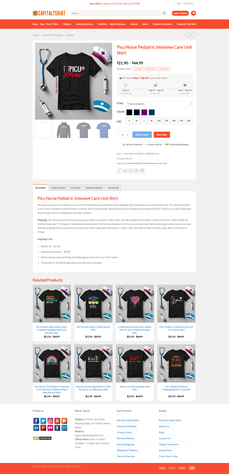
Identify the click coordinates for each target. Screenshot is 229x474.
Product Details (58, 187)
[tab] (40, 187)
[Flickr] (50, 428)
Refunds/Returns (126, 438)
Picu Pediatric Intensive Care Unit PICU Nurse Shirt (176, 328)
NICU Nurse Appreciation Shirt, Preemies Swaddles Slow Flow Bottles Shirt (51, 330)
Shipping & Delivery (127, 450)
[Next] (107, 81)
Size (119, 122)
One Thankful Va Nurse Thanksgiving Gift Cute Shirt (176, 388)
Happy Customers (168, 444)
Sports (145, 24)
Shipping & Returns (94, 187)
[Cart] (193, 13)
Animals (134, 24)
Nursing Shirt (135, 163)
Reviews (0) (113, 187)
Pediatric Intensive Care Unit (154, 163)
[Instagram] (50, 421)
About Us (164, 426)
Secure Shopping (125, 444)
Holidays (67, 24)
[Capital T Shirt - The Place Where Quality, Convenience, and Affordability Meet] (49, 13)
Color (120, 112)
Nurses (70, 34)
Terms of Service (126, 456)
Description (40, 187)
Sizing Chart (165, 450)
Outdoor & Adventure (162, 24)
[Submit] (164, 13)
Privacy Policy (124, 432)
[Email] (64, 428)
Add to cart (142, 134)
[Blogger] (64, 421)
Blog (179, 3)
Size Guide (75, 187)
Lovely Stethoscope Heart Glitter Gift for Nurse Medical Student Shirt (135, 330)
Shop (42, 24)
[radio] (129, 112)
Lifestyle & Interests (84, 24)
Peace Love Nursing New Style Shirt (135, 388)
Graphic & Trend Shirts (186, 24)
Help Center (188, 3)
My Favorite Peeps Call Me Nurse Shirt (93, 328)
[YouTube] (57, 421)
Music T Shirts (52, 24)
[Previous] (40, 81)
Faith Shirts (102, 24)
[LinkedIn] (36, 428)
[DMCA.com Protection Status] (42, 437)
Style (120, 103)
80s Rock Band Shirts (128, 420)
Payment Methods (127, 426)
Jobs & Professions (118, 24)
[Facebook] (36, 421)
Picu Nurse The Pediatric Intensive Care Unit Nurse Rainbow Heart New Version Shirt (52, 389)
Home (35, 24)
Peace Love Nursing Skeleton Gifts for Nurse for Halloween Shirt (93, 388)
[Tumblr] (57, 428)
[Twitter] (43, 421)
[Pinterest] (43, 428)
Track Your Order (168, 456)
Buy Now (162, 134)
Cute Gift (126, 163)
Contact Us (165, 438)
